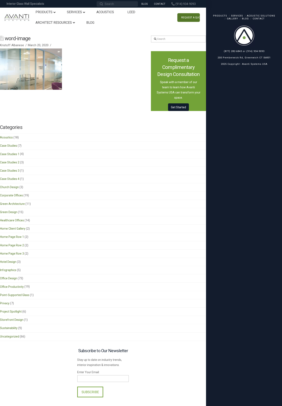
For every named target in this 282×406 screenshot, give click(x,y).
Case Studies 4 (9, 179)
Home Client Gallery (12, 228)
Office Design (8, 278)
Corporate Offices (11, 195)
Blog (245, 18)
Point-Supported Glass (14, 295)
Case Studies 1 (9, 154)
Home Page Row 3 (12, 253)
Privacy (4, 303)
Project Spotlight (11, 311)
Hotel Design (8, 261)
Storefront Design (11, 319)
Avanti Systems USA (254, 64)
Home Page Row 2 (12, 245)
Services (237, 15)
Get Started (178, 107)
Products (220, 15)
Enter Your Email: (88, 372)
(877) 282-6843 (233, 51)
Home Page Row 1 (12, 236)
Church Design (9, 187)
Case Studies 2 (9, 162)
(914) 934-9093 (255, 51)
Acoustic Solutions (261, 15)
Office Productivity (12, 286)
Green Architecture (12, 203)
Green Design (8, 212)
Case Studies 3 (9, 170)
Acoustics (6, 137)
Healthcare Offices (12, 220)
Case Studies (8, 145)
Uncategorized (9, 336)
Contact (259, 18)
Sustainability (9, 328)
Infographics (8, 270)
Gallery (232, 18)
